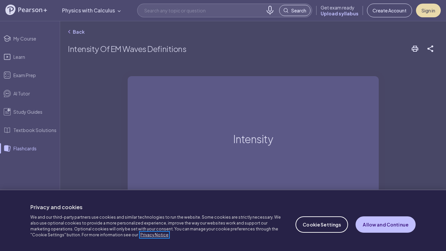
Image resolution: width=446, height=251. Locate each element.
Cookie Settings (322, 224)
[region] (223, 220)
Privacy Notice (154, 234)
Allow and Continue (385, 224)
